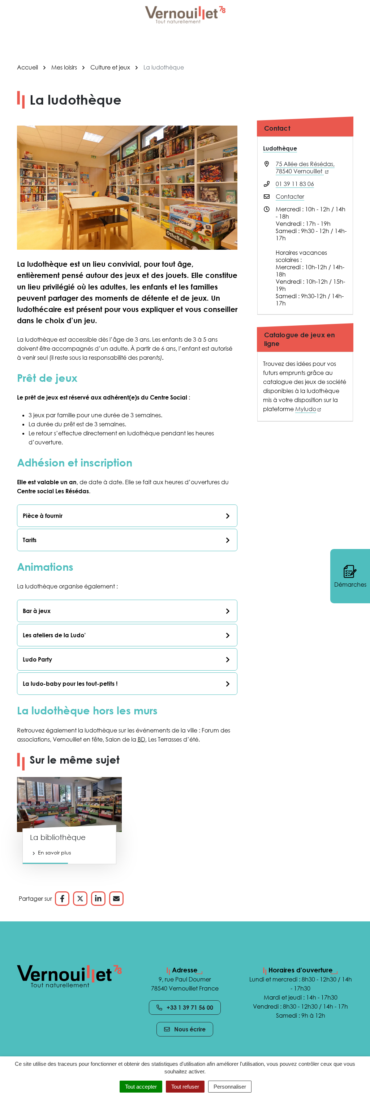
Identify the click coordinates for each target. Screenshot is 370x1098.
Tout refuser (185, 1087)
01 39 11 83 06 (295, 183)
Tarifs (29, 540)
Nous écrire (190, 1029)
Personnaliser (230, 1087)
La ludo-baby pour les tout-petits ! (70, 683)
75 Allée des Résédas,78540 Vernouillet (305, 167)
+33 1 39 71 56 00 (190, 1007)
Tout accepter (141, 1087)
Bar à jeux (37, 611)
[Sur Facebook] (62, 898)
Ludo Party (37, 659)
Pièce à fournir (43, 515)
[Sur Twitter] (80, 898)
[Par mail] (116, 898)
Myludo (308, 409)
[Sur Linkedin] (98, 898)
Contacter (290, 196)
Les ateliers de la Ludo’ (54, 635)
